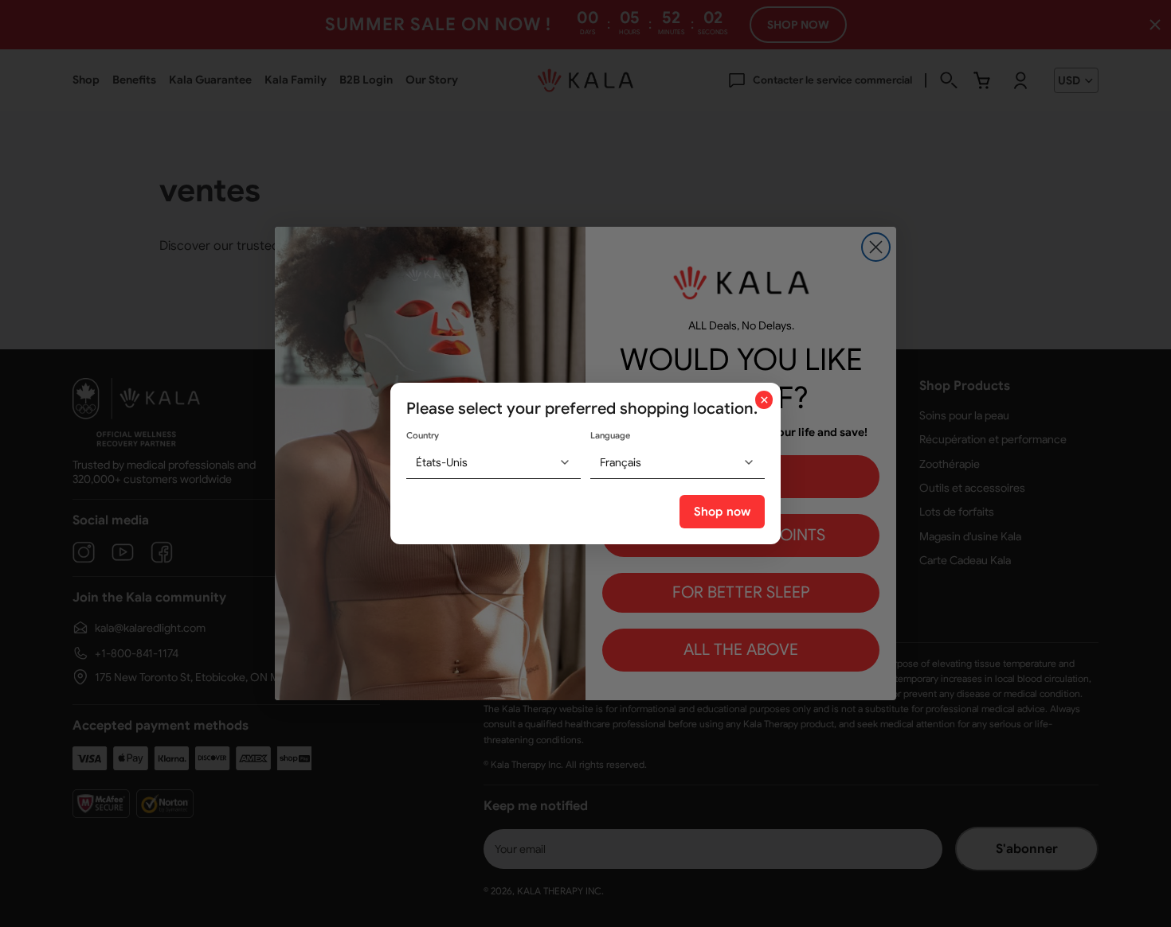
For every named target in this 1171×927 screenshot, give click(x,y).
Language (610, 435)
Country (422, 435)
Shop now (722, 511)
